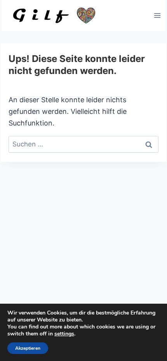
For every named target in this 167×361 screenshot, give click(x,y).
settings (64, 333)
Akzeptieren (27, 348)
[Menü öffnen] (157, 15)
